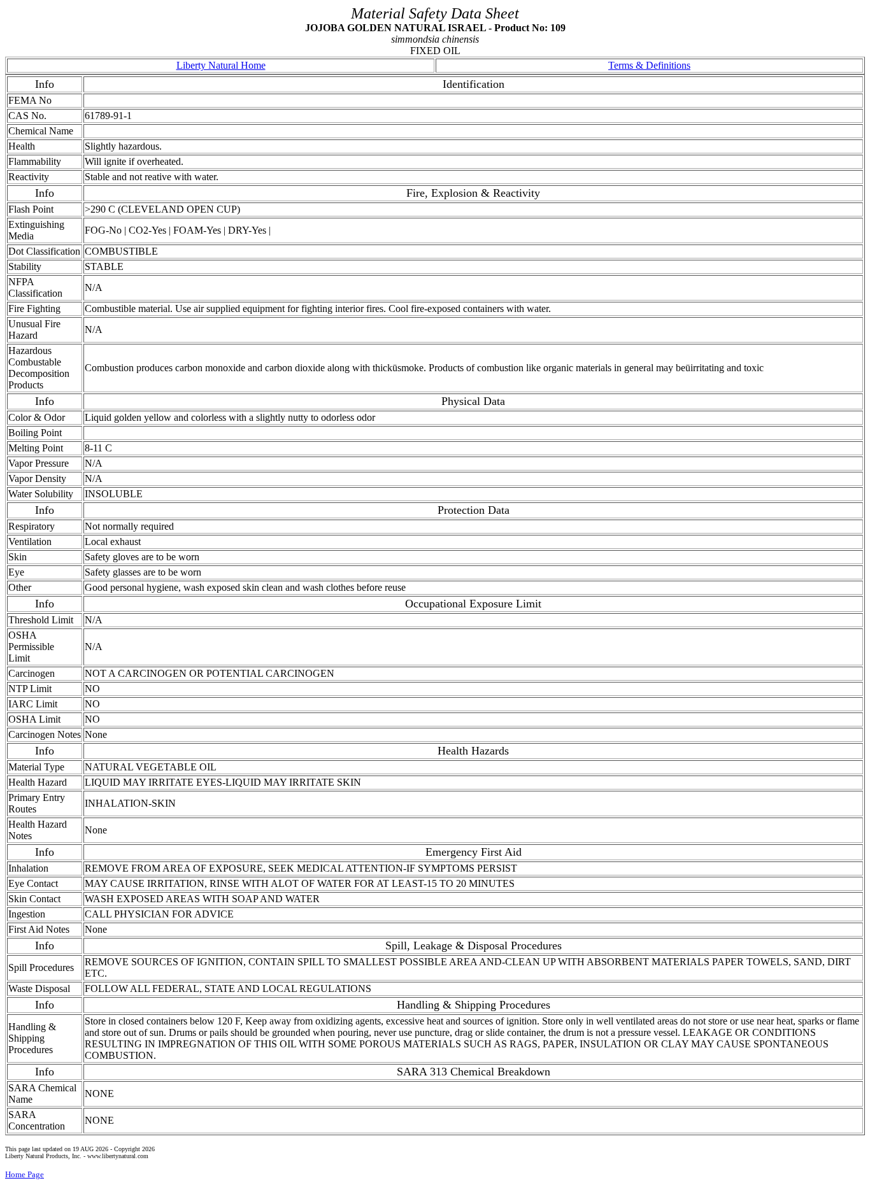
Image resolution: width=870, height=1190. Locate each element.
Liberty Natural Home (221, 65)
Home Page (24, 1174)
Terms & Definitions (649, 65)
